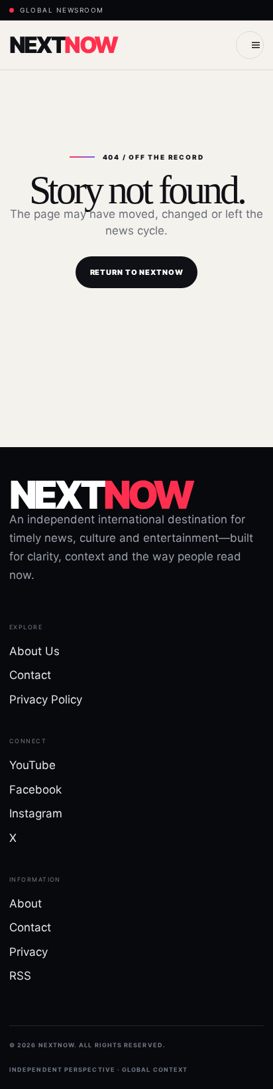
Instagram (35, 813)
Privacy (28, 952)
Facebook (35, 789)
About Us (34, 651)
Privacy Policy (45, 699)
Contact (30, 675)
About (25, 903)
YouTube (32, 765)
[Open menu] (250, 45)
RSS (20, 975)
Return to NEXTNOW (137, 272)
